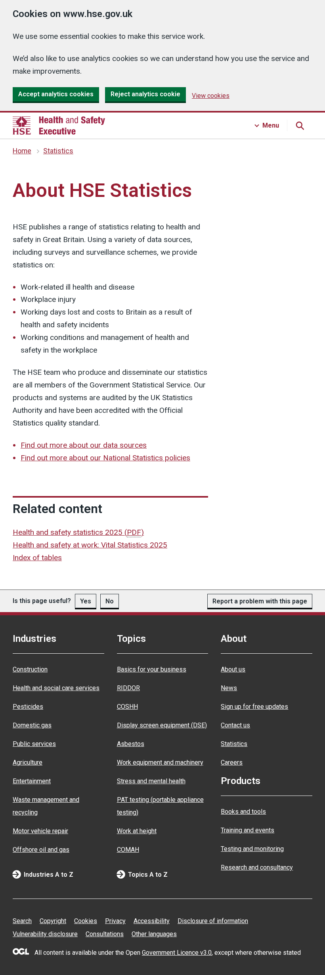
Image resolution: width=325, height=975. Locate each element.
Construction (30, 669)
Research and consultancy (257, 867)
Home (22, 151)
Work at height (137, 831)
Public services (34, 744)
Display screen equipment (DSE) (162, 725)
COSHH (127, 706)
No (109, 601)
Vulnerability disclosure (45, 934)
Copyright (53, 921)
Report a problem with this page (259, 601)
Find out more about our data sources (84, 445)
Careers (232, 762)
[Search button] (299, 126)
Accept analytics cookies (56, 94)
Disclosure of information (213, 921)
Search (22, 921)
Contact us (235, 725)
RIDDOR (128, 688)
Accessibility (152, 921)
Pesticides (28, 706)
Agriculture (27, 762)
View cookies (210, 95)
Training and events (247, 830)
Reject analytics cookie (145, 94)
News (229, 688)
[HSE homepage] (59, 125)
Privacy (115, 921)
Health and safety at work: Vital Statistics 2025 (90, 545)
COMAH (128, 849)
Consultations (105, 934)
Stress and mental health (151, 781)
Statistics (58, 151)
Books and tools (243, 811)
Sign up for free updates (254, 706)
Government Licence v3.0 (177, 952)
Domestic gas (32, 725)
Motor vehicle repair (40, 831)
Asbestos (130, 744)
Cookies (85, 921)
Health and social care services (56, 688)
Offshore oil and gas (41, 849)
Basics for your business (151, 669)
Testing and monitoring (252, 849)
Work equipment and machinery (160, 762)
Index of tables (37, 557)
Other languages (154, 934)
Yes (85, 601)
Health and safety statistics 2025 (78, 532)
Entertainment (32, 781)
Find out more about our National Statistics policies (105, 457)
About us (233, 669)
